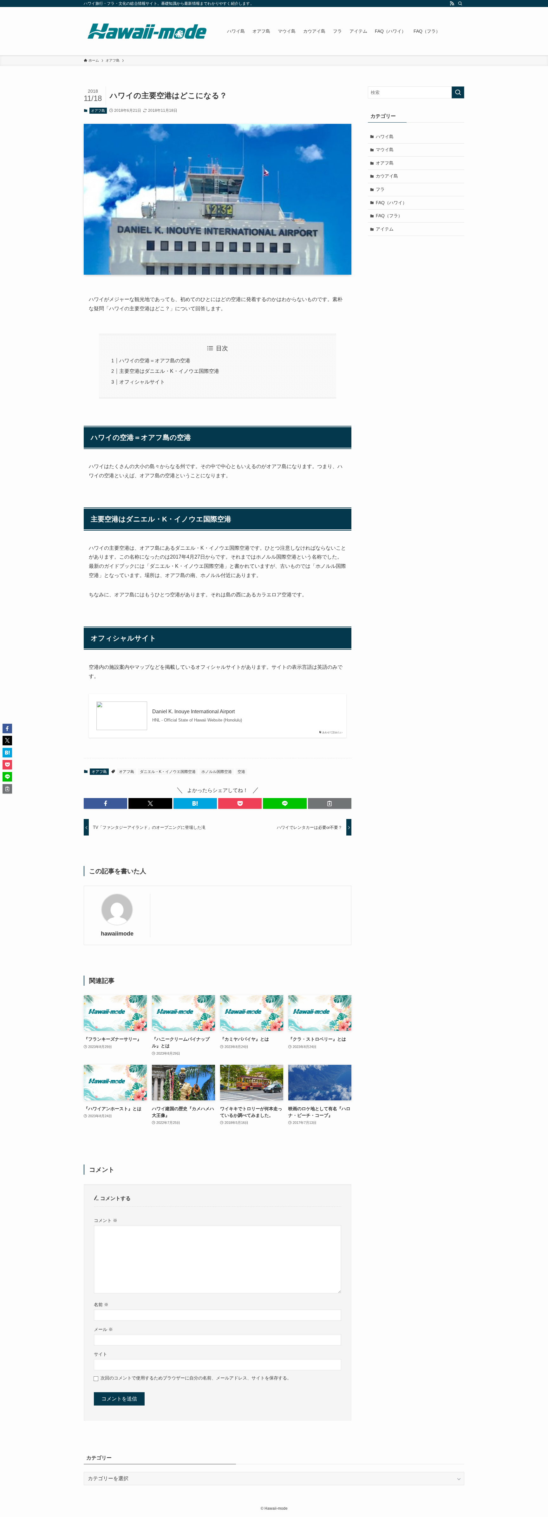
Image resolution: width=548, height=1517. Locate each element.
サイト (100, 1354)
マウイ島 (385, 149)
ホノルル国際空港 (216, 771)
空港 (241, 771)
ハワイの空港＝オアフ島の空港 (154, 360)
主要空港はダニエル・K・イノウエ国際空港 (169, 371)
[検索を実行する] (458, 92)
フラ (380, 189)
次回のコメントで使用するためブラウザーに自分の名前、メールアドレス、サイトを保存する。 (196, 1377)
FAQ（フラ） (389, 215)
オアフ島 (98, 110)
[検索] (460, 3)
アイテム (385, 229)
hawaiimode (117, 933)
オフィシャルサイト (142, 382)
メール (103, 1329)
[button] (105, 803)
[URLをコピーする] (329, 803)
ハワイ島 (385, 136)
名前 (101, 1304)
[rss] (452, 3)
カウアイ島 (387, 175)
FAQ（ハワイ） (391, 202)
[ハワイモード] (147, 31)
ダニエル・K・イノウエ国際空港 (168, 771)
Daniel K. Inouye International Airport (193, 711)
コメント (105, 1220)
